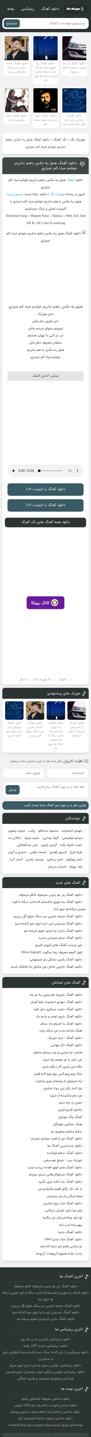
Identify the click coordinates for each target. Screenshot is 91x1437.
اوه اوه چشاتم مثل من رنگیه (62, 1218)
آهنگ (70, 180)
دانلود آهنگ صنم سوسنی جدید (60, 938)
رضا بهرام (76, 866)
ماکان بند (14, 838)
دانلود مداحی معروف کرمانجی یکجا (45, 1399)
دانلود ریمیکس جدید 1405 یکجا (45, 1346)
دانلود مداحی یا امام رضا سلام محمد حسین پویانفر (45, 1412)
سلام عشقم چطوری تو (66, 1131)
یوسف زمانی (35, 859)
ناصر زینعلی (55, 859)
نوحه (10, 9)
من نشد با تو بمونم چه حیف (62, 1060)
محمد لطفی (38, 852)
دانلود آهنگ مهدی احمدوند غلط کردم (56, 1002)
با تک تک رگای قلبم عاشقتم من (60, 1189)
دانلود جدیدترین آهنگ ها (64, 1146)
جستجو (12, 23)
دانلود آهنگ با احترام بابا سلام (61, 1024)
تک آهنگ (59, 139)
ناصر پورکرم (74, 859)
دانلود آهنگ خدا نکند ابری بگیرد (60, 1182)
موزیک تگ (77, 139)
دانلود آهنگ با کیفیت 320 (45, 505)
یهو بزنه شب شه (70, 1225)
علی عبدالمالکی (27, 845)
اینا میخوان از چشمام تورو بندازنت (58, 1081)
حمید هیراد (31, 838)
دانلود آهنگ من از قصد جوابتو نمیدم (56, 1138)
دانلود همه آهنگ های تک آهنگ (45, 522)
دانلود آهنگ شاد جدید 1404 (63, 1239)
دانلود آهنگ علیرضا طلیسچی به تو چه (56, 995)
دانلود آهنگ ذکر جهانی (66, 1045)
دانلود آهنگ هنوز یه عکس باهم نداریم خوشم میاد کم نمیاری (45, 166)
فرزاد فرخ (76, 852)
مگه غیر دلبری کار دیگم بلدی (62, 1067)
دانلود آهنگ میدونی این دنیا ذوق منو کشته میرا (48, 923)
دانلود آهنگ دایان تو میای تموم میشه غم (53, 931)
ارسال (12, 790)
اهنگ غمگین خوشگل (67, 1124)
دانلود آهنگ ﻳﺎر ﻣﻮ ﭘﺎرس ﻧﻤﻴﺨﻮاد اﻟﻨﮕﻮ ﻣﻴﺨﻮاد (50, 895)
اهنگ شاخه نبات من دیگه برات (60, 1031)
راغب (31, 831)
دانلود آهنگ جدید (70, 1232)
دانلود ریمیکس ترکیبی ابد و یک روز (45, 1339)
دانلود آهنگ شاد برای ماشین (62, 1203)
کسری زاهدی (58, 852)
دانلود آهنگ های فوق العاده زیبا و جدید (55, 1167)
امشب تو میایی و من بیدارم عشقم (58, 1052)
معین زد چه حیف (70, 1102)
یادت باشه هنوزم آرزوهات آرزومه (59, 1253)
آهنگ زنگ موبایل (70, 1117)
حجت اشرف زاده (71, 845)
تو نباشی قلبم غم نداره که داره (61, 1246)
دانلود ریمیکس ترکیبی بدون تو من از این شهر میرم (45, 1365)
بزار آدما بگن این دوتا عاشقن (62, 1088)
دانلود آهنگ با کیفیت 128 (45, 489)
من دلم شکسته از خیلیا (66, 1095)
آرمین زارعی (49, 845)
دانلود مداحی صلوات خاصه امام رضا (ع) (45, 1418)
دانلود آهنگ (50, 9)
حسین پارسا (15, 194)
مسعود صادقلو (48, 831)
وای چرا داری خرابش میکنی (63, 1210)
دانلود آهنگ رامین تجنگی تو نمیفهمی (56, 959)
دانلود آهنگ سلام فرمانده (64, 1153)
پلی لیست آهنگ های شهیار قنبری (58, 945)
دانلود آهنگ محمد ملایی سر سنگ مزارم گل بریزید (47, 916)
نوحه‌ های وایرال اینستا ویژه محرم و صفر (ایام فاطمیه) (45, 1425)
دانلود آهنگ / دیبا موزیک (64, 1038)
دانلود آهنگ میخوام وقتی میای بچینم (55, 1174)
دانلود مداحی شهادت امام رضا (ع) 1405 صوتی (45, 1405)
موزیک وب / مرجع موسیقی (62, 1160)
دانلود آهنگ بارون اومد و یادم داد (59, 1016)
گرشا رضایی (51, 838)
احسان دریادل (57, 866)
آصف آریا (16, 859)
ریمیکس (27, 9)
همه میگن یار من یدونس (64, 1196)
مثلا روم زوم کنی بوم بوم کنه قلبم (58, 1074)
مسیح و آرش (17, 852)
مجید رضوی (16, 831)
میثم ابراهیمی (72, 838)
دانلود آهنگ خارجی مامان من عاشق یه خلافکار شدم (46, 967)
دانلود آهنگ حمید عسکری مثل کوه (58, 1009)
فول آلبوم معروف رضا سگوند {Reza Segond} (51, 952)
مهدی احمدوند (72, 831)
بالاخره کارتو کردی (70, 1110)
